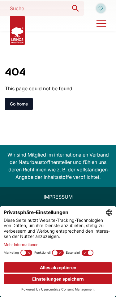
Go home (19, 103)
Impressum (58, 197)
